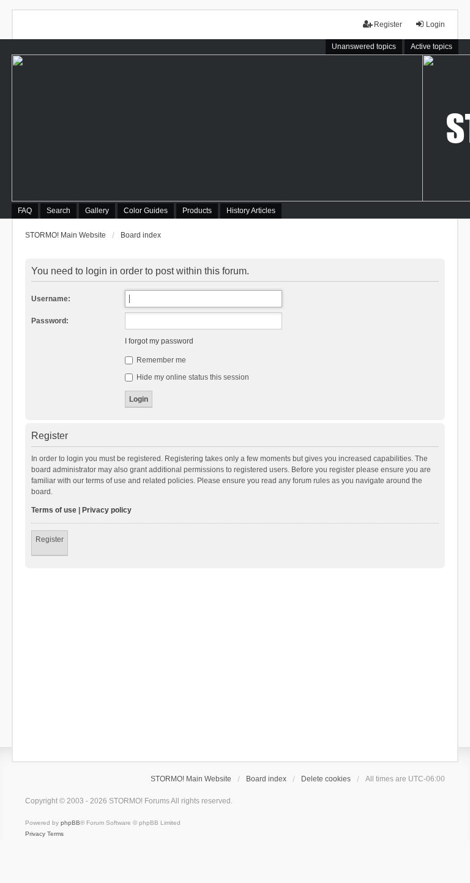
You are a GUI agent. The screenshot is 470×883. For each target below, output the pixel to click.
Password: (50, 321)
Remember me (160, 360)
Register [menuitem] (388, 24)
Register (49, 539)
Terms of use (53, 510)
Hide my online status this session (192, 377)
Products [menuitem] (197, 210)
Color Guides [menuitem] (146, 210)
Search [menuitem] (58, 210)
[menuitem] (35, 834)
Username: (50, 299)
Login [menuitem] (435, 24)
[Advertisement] (235, 660)
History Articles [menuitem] (250, 210)
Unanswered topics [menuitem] (364, 46)
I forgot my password (159, 341)
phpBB (70, 822)
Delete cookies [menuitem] (326, 779)
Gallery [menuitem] (97, 210)
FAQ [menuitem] (25, 210)
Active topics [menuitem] (431, 46)
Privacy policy (107, 510)
